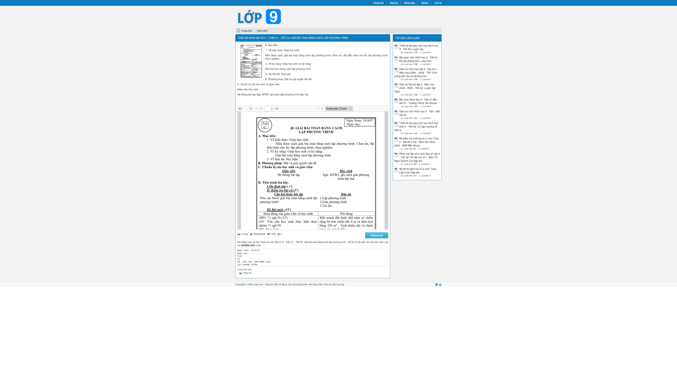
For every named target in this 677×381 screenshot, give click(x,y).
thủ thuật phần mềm (303, 284)
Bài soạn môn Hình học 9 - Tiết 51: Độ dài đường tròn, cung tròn (418, 59)
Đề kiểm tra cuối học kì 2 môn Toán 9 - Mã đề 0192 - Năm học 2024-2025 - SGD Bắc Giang (416, 142)
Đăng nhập (409, 2)
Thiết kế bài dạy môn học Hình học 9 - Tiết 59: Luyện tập (418, 47)
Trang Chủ (378, 2)
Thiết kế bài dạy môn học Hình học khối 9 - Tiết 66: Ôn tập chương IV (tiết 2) (416, 126)
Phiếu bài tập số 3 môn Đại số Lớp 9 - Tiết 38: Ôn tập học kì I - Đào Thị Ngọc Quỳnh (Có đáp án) (417, 157)
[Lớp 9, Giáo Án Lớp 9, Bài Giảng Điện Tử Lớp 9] (286, 16)
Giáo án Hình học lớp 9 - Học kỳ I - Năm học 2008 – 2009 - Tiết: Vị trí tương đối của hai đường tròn (416, 72)
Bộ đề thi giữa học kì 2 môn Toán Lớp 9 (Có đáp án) (417, 170)
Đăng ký (394, 2)
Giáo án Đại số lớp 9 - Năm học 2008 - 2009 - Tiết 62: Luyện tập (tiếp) (414, 88)
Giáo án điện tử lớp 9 (276, 284)
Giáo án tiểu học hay (334, 284)
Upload (424, 2)
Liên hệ (438, 2)
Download (377, 235)
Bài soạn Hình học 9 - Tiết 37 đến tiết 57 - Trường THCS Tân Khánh (418, 101)
